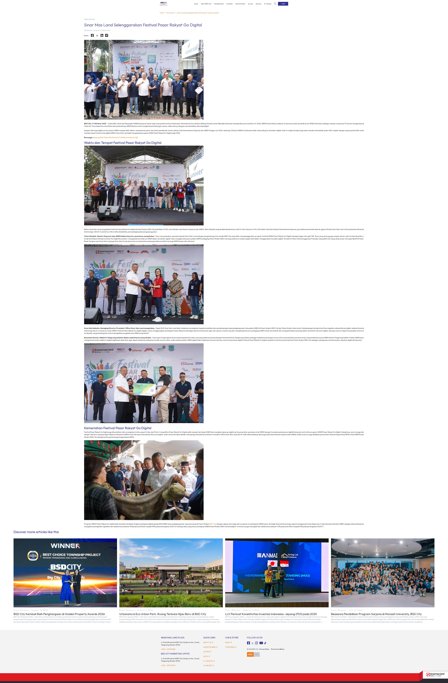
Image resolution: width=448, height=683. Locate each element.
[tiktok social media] (252, 643)
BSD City (213, 524)
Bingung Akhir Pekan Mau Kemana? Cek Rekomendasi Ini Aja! (115, 137)
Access (250, 4)
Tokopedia (229, 647)
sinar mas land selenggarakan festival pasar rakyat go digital (198, 13)
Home (196, 4)
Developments (219, 4)
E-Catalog (267, 4)
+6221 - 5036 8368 (168, 649)
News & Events (240, 4)
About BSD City (206, 4)
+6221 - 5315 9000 (168, 665)
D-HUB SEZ (207, 665)
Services (258, 4)
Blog (205, 656)
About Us (207, 642)
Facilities (230, 4)
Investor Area (209, 647)
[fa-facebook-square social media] (248, 643)
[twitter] (97, 36)
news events (170, 13)
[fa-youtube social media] (261, 643)
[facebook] (92, 35)
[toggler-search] (275, 4)
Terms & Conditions (277, 649)
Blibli (227, 642)
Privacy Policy (264, 649)
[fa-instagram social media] (256, 643)
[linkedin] (102, 35)
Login (283, 4)
